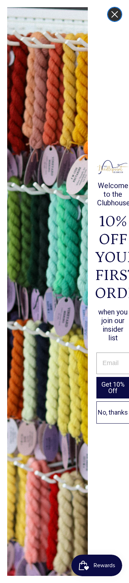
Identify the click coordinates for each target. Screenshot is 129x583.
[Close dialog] (115, 14)
